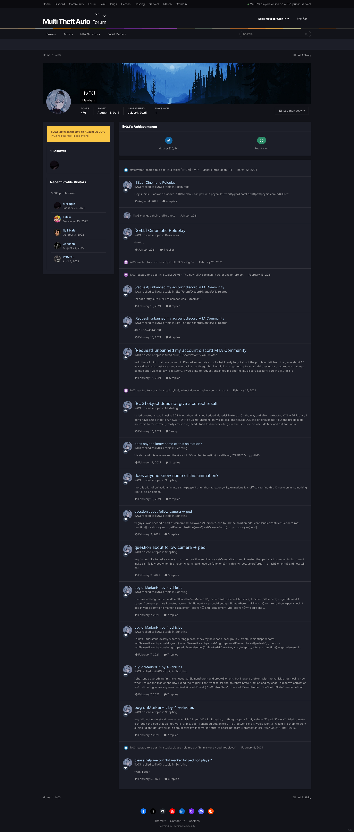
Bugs (113, 4)
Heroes (125, 4)
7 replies (172, 615)
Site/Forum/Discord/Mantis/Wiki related (201, 291)
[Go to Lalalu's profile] (57, 218)
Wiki (103, 4)
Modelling (171, 408)
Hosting (140, 4)
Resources (182, 186)
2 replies (174, 462)
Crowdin (181, 4)
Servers (154, 4)
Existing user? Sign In (272, 18)
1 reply (173, 431)
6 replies (174, 306)
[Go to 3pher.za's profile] (57, 245)
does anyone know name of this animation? (168, 444)
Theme (159, 821)
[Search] (306, 34)
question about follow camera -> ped (163, 511)
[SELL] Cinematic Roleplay (155, 182)
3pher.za (69, 243)
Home (47, 4)
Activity (68, 34)
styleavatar (137, 169)
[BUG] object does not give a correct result (201, 390)
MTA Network (89, 34)
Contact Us (177, 821)
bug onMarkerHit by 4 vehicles (158, 588)
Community (76, 4)
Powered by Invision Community (177, 825)
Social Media (116, 34)
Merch (167, 4)
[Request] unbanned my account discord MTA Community (179, 287)
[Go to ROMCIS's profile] (57, 259)
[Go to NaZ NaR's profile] (57, 232)
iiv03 (137, 186)
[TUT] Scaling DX (184, 262)
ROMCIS (68, 257)
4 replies (171, 201)
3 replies (173, 534)
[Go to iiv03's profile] (127, 185)
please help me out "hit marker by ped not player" (205, 747)
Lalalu (67, 217)
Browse (51, 34)
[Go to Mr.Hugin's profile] (54, 165)
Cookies (194, 821)
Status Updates (287, 34)
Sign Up (302, 18)
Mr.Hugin (69, 203)
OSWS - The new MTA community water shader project (208, 274)
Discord (60, 4)
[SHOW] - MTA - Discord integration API (207, 169)
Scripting (181, 448)
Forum (92, 4)
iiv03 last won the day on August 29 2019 (78, 131)
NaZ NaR (69, 230)
